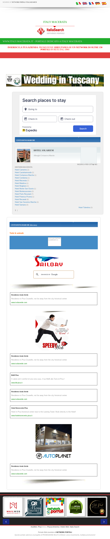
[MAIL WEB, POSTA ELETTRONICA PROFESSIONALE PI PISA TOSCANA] (13, 507)
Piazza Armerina (53, 527)
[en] (84, 3)
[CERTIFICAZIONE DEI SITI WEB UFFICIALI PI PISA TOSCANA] (97, 507)
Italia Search (74, 527)
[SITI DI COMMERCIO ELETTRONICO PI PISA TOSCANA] (76, 507)
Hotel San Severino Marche (25, 202)
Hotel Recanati (20, 199)
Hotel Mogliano (20, 186)
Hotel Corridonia (21, 178)
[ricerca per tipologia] (54, 238)
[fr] (91, 3)
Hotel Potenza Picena (23, 197)
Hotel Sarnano (20, 205)
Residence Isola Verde (19, 295)
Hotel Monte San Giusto (24, 189)
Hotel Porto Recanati (23, 194)
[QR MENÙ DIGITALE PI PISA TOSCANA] (34, 507)
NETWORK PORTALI (64, 532)
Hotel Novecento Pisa (19, 408)
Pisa (39, 527)
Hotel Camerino (21, 170)
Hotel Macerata (21, 181)
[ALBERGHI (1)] (54, 240)
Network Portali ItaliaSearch (24, 2)
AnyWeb (34, 527)
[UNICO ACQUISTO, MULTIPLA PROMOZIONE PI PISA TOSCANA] (55, 507)
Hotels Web (65, 527)
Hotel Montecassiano (23, 191)
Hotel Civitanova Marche (24, 175)
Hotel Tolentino (84, 207)
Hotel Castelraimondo (23, 172)
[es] (104, 3)
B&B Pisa (15, 375)
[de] (97, 3)
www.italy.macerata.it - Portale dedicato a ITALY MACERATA (42, 41)
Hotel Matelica (20, 183)
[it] (78, 3)
